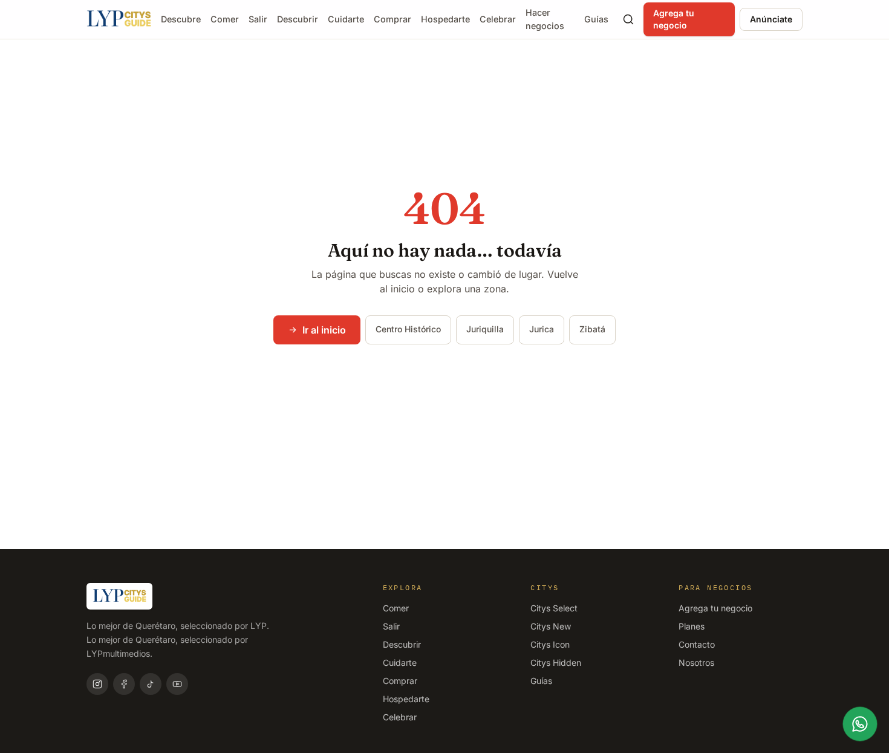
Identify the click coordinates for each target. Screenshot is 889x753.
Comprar (392, 19)
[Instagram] (97, 684)
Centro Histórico (408, 329)
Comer (224, 19)
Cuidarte (346, 19)
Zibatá (592, 329)
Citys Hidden (555, 662)
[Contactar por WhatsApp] (860, 724)
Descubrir (297, 19)
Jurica (541, 329)
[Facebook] (124, 684)
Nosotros (696, 662)
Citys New (550, 626)
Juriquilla (485, 329)
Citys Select (554, 608)
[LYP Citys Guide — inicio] (118, 19)
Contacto (697, 644)
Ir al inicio (324, 330)
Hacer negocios (545, 19)
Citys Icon (550, 644)
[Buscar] (628, 19)
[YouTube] (177, 684)
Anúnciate (771, 19)
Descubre (181, 19)
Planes (692, 626)
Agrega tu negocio (673, 19)
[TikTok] (150, 684)
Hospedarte (445, 19)
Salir (258, 19)
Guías (596, 19)
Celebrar (498, 19)
